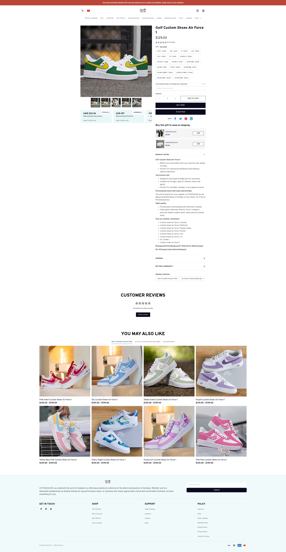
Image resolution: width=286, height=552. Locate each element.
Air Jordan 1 (165, 240)
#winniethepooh (179, 249)
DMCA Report (58, 545)
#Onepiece (160, 246)
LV (158, 249)
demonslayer (198, 246)
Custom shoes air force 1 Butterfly (174, 225)
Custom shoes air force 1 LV (171, 237)
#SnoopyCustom (166, 249)
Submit (217, 490)
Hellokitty (187, 246)
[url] (143, 2)
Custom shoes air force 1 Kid (171, 234)
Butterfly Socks (171, 132)
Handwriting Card (171, 142)
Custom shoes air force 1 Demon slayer (175, 228)
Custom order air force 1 (170, 242)
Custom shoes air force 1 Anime (173, 231)
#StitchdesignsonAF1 (172, 246)
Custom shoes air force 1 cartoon (173, 222)
